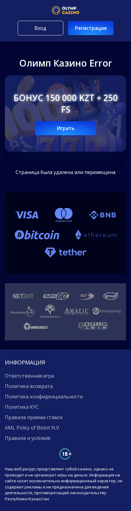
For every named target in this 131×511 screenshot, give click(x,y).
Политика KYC (22, 407)
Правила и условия (27, 438)
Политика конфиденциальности (44, 396)
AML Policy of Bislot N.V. (32, 427)
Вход (40, 28)
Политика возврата (29, 386)
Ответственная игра (29, 375)
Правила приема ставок (34, 417)
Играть (66, 128)
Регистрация (91, 28)
